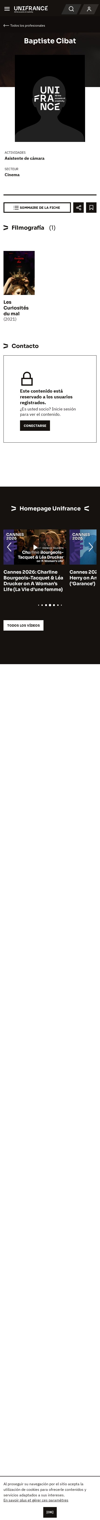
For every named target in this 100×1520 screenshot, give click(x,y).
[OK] (50, 1512)
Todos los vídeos (23, 625)
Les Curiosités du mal (16, 308)
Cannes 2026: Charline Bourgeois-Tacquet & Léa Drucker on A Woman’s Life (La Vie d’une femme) (33, 580)
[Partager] (78, 207)
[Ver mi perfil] (89, 9)
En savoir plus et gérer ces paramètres (35, 1500)
